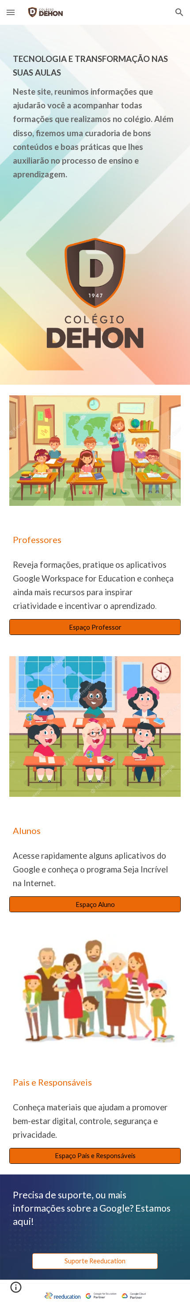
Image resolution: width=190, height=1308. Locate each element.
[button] (10, 12)
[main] (95, 114)
